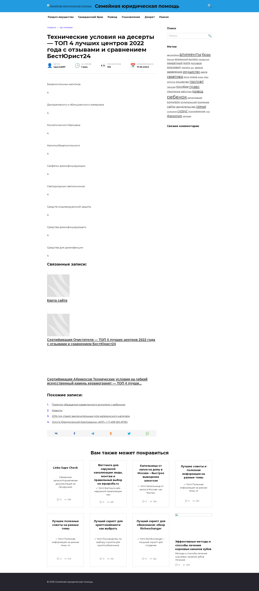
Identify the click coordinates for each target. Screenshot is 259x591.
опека (193, 77)
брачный (170, 59)
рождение (203, 102)
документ (174, 67)
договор (196, 63)
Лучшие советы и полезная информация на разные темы (193, 472)
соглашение (172, 112)
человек (187, 116)
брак (206, 54)
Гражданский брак (90, 17)
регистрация (195, 97)
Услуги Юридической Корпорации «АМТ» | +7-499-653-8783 (90, 422)
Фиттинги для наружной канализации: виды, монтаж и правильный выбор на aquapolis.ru (108, 474)
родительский (188, 102)
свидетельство (186, 106)
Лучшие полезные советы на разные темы (65, 525)
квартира (175, 76)
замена (199, 67)
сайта (171, 106)
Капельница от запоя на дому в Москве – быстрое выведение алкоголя (150, 473)
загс (192, 68)
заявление (174, 72)
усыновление (196, 111)
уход (208, 112)
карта (204, 72)
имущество (191, 72)
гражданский (203, 59)
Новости (57, 410)
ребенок (177, 97)
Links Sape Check (65, 467)
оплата (200, 77)
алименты (190, 54)
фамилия (174, 116)
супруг (182, 111)
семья (201, 106)
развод (197, 91)
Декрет (150, 17)
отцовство (182, 81)
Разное (164, 17)
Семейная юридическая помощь (137, 6)
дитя (186, 63)
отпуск (171, 81)
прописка (173, 91)
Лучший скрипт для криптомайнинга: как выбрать (108, 525)
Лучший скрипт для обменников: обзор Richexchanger (151, 525)
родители (173, 102)
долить (186, 67)
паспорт (197, 81)
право (194, 87)
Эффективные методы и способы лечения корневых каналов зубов (193, 545)
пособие (182, 87)
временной (181, 59)
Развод (112, 17)
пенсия (171, 87)
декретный (175, 63)
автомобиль (173, 55)
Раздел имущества (61, 17)
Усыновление (131, 17)
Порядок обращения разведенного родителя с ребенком (88, 404)
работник (186, 91)
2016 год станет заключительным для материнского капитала (91, 416)
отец (206, 77)
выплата (193, 59)
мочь (186, 77)
